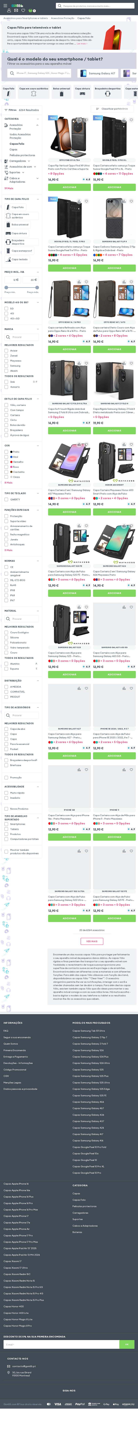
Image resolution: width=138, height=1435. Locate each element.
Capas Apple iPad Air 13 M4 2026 (22, 1254)
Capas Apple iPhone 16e (17, 1190)
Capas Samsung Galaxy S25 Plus (91, 1076)
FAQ (6, 1030)
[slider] (6, 287)
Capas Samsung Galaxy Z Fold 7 (90, 1043)
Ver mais (91, 941)
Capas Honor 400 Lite (16, 1312)
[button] (69, 173)
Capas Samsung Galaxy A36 (88, 1114)
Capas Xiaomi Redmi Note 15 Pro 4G (23, 1293)
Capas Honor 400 (14, 1306)
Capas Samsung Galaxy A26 (88, 1127)
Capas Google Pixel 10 (85, 1160)
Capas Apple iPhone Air (17, 1228)
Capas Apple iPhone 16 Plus (18, 1196)
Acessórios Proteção (62, 18)
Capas (13, 149)
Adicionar (69, 187)
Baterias (77, 1232)
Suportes (78, 1219)
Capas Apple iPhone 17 (16, 1216)
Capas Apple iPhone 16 (16, 1183)
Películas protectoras (22, 155)
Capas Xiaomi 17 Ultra (16, 1267)
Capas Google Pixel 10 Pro (87, 1172)
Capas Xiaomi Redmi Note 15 (19, 1280)
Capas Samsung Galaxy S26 (88, 1050)
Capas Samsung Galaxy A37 (88, 1121)
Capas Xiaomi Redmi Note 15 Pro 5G (23, 1287)
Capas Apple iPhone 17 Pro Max (21, 1241)
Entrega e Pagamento (16, 1056)
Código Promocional (15, 1069)
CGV (6, 1076)
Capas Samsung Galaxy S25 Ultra (91, 1082)
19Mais (9, 188)
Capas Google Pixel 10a (85, 1153)
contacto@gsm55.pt (24, 1366)
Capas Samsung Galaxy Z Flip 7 (90, 1037)
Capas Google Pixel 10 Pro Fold (89, 1147)
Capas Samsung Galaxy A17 (88, 1134)
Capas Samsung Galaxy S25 (88, 1069)
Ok (126, 1344)
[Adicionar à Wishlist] (86, 120)
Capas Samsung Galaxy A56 (88, 1101)
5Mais (8, 550)
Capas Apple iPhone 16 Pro (18, 1203)
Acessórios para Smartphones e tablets (26, 18)
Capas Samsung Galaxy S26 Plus (91, 1056)
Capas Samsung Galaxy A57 (88, 1108)
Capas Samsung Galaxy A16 (88, 1140)
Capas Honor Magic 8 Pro (18, 1325)
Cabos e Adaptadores (85, 1225)
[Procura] (59, 6)
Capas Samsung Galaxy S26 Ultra (91, 1063)
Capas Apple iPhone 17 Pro (18, 1235)
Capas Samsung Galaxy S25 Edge (91, 1088)
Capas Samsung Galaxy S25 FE (90, 1095)
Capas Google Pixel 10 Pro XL (88, 1166)
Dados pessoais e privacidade (20, 1088)
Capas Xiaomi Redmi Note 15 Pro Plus (24, 1300)
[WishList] (23, 10)
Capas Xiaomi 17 (13, 1261)
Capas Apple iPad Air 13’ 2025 (20, 1248)
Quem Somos (11, 1043)
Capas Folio (84, 18)
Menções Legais (12, 1082)
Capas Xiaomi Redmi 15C (17, 1274)
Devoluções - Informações (18, 1063)
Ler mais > (82, 43)
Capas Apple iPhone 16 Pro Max (21, 1209)
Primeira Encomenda (15, 1050)
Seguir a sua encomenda (17, 1037)
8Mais (8, 482)
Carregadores (80, 1212)
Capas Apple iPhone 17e (17, 1222)
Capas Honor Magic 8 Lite (18, 1319)
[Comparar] (79, 120)
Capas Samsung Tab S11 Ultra (89, 1030)
